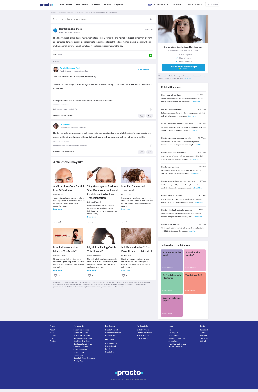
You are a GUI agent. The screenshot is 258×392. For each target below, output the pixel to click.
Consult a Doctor (81, 347)
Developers (173, 332)
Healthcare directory (177, 344)
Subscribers (173, 341)
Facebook (204, 330)
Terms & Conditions (177, 338)
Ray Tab (108, 349)
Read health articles (82, 341)
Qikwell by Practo (144, 332)
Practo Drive (79, 352)
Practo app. (188, 78)
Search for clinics (81, 332)
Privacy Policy (174, 335)
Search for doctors (81, 330)
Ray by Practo (111, 343)
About (52, 330)
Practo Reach (110, 346)
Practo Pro (109, 352)
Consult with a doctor (65, 13)
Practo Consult (111, 330)
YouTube (203, 338)
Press (52, 338)
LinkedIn (203, 335)
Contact (53, 341)
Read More (196, 102)
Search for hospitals (82, 335)
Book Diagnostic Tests (83, 338)
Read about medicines (83, 344)
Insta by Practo (143, 330)
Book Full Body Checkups (84, 358)
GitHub (203, 341)
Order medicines (80, 349)
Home (53, 13)
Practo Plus (78, 361)
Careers (53, 335)
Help (171, 330)
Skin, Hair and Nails (81, 13)
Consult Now (143, 69)
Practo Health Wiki (176, 347)
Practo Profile (111, 335)
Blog (51, 332)
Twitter (203, 332)
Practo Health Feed (113, 332)
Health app (78, 355)
